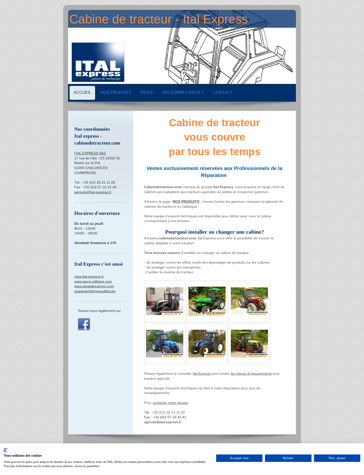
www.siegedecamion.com (94, 286)
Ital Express (202, 373)
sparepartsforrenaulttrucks (95, 291)
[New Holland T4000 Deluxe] (207, 343)
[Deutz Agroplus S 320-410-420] (207, 301)
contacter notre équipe (170, 403)
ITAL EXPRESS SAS (90, 153)
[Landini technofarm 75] (164, 343)
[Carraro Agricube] (164, 301)
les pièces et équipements (251, 373)
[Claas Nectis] (249, 343)
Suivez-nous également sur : (100, 311)
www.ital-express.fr (89, 276)
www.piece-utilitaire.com (93, 281)
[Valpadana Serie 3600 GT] (249, 301)
